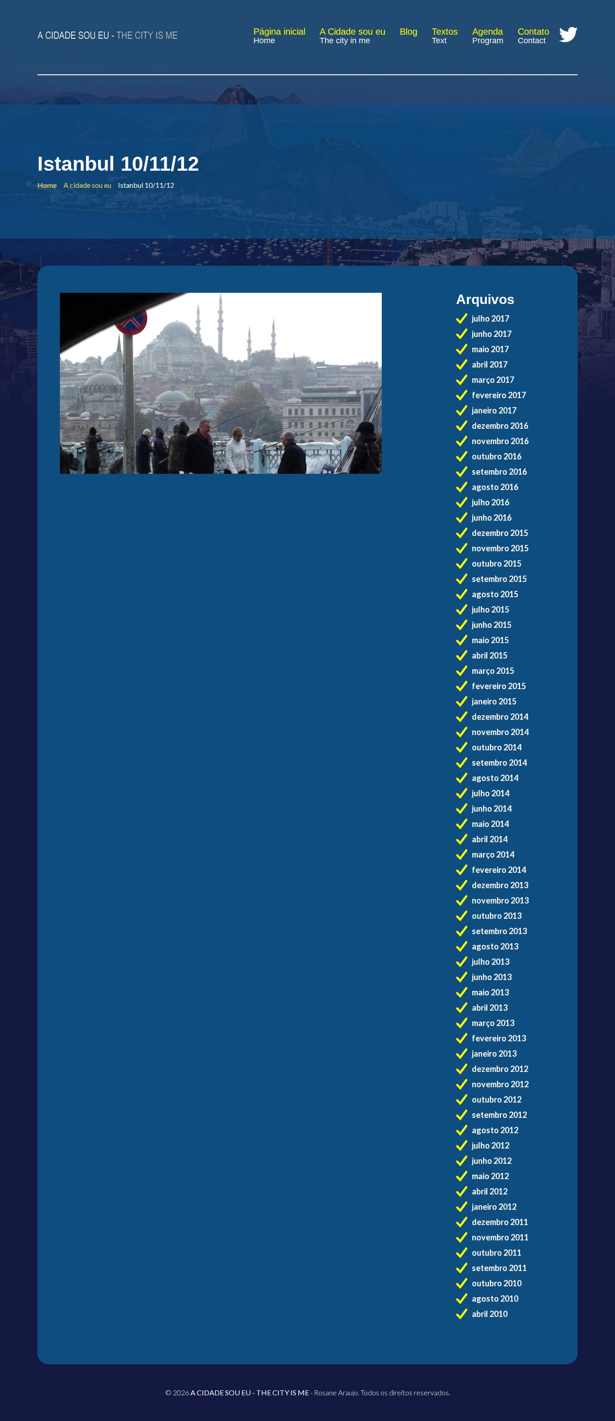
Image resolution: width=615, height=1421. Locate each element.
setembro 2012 (499, 1115)
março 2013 (493, 1023)
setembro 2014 (499, 762)
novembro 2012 (500, 1084)
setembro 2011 (499, 1268)
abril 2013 (489, 1007)
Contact (532, 40)
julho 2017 (490, 318)
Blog (408, 31)
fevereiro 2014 (499, 870)
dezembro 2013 (500, 885)
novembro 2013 (500, 900)
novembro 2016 (500, 441)
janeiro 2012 (494, 1207)
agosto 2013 (495, 946)
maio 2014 (490, 824)
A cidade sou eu (87, 185)
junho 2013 (491, 977)
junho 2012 (491, 1161)
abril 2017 (489, 364)
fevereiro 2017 (499, 395)
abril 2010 (489, 1314)
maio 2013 (490, 992)
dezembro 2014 (500, 717)
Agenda (487, 31)
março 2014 (493, 854)
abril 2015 (489, 655)
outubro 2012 (496, 1099)
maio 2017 (490, 349)
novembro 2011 (500, 1237)
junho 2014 (491, 808)
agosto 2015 (495, 594)
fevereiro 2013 (499, 1038)
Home (264, 40)
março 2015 (493, 671)
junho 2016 (491, 517)
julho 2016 (490, 502)
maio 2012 (490, 1176)
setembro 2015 (499, 579)
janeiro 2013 (494, 1053)
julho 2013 (490, 962)
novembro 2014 (500, 732)
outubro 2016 (496, 456)
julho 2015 (490, 609)
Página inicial (279, 31)
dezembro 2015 (500, 533)
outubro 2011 (496, 1253)
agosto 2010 (495, 1298)
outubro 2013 (496, 916)
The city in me (345, 40)
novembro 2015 (500, 548)
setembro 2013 (499, 931)
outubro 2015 (496, 563)
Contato (533, 31)
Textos (445, 31)
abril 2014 (489, 839)
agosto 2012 (495, 1130)
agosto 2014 (495, 778)
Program (487, 40)
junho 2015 (491, 625)
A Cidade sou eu (352, 31)
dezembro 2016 (500, 426)
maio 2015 (490, 640)
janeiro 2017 (494, 410)
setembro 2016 (499, 472)
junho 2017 (491, 334)
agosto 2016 (495, 487)
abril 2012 (489, 1191)
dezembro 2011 (500, 1222)
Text (439, 40)
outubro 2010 (496, 1283)
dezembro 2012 (500, 1069)
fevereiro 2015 (499, 686)
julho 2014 (490, 793)
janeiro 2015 (494, 701)
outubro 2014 (496, 747)
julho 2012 (490, 1145)
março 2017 (493, 380)
